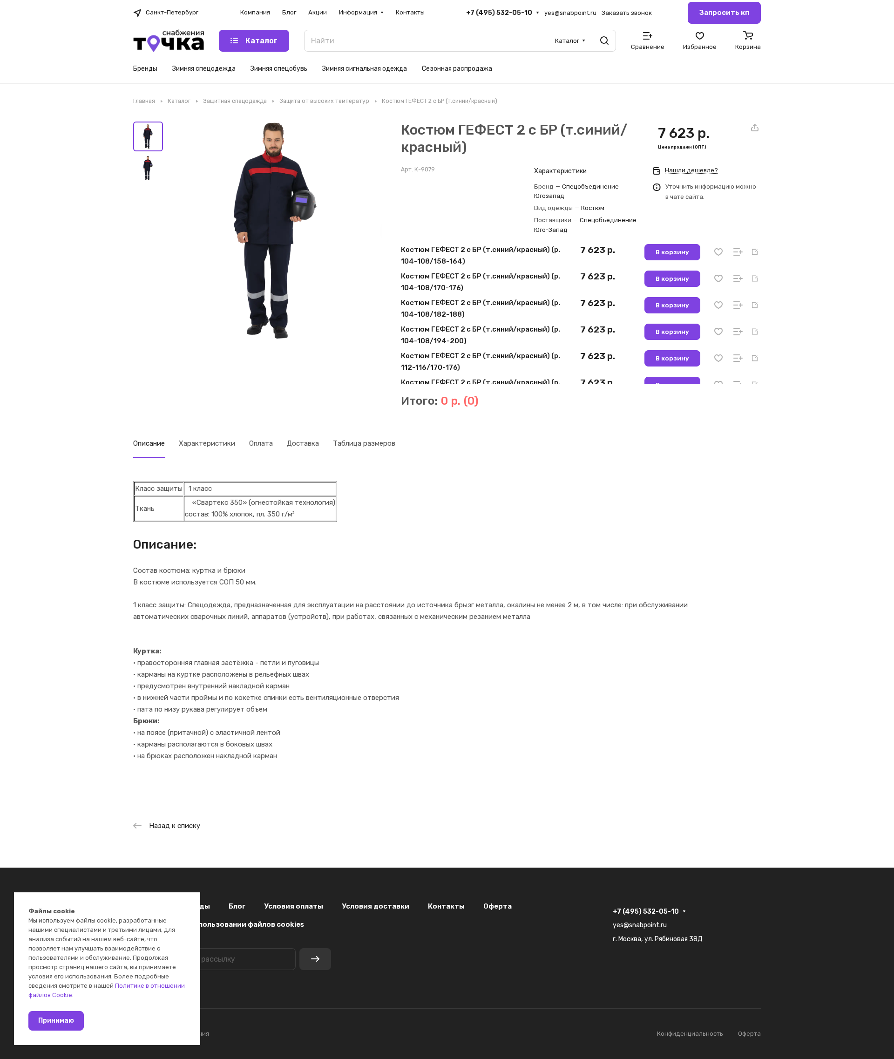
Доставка (303, 443)
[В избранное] (718, 252)
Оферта (497, 906)
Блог (237, 906)
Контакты (446, 906)
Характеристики (207, 443)
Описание (149, 443)
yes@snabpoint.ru (570, 12)
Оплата (261, 443)
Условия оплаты (293, 906)
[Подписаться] (315, 959)
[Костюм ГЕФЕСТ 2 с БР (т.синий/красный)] (275, 230)
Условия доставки (375, 906)
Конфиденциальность (690, 1033)
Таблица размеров (364, 443)
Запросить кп (724, 12)
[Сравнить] (738, 252)
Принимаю (56, 1021)
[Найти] (604, 41)
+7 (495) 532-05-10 (499, 13)
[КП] (755, 252)
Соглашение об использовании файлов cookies (218, 924)
